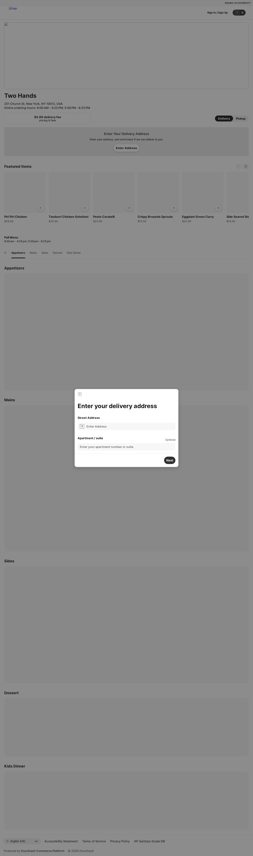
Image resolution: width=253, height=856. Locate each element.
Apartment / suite (90, 438)
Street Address (89, 418)
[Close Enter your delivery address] (80, 394)
